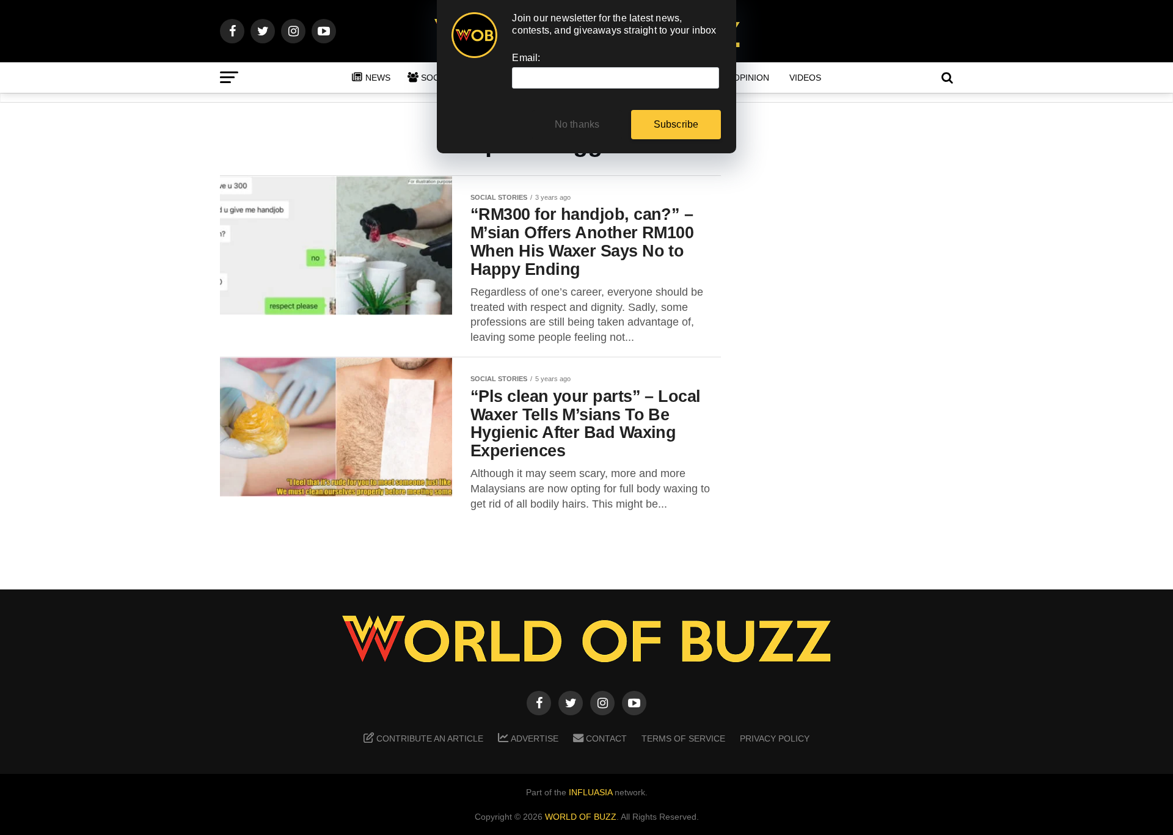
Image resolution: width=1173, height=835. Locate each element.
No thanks (577, 124)
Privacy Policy (774, 738)
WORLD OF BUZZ (580, 817)
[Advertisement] (855, 367)
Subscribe (676, 124)
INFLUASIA (590, 792)
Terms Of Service (683, 738)
